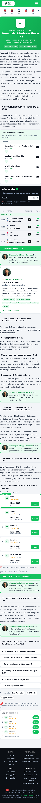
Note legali (11, 772)
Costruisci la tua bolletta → (12, 248)
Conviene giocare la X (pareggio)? (18, 664)
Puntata (5, 198)
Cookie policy (11, 778)
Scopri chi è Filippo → (10, 310)
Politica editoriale (10, 761)
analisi (11, 148)
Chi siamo (10, 755)
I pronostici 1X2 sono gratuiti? (16, 679)
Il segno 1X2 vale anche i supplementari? (21, 658)
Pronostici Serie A (30, 775)
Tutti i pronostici (30, 772)
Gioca (36, 717)
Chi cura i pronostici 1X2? (14, 686)
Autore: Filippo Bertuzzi (30, 783)
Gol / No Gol (31, 693)
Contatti (11, 764)
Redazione (11, 758)
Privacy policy (11, 775)
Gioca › (35, 504)
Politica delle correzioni (30, 758)
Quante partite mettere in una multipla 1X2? (19, 671)
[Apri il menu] (36, 3)
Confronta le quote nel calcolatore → (16, 577)
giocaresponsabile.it (27, 795)
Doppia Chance (7, 698)
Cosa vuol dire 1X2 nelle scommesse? (19, 651)
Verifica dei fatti (30, 755)
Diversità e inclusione (30, 761)
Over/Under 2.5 (18, 693)
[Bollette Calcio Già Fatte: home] (8, 3)
